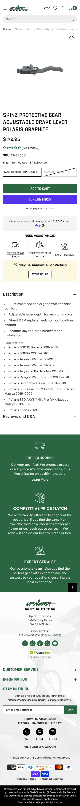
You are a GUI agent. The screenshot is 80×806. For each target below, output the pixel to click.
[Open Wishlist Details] (55, 8)
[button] (12, 148)
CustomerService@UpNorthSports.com (40, 802)
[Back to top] (72, 587)
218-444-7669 (51, 635)
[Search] (72, 19)
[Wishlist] (71, 38)
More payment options (40, 208)
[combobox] (40, 19)
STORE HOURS (40, 274)
